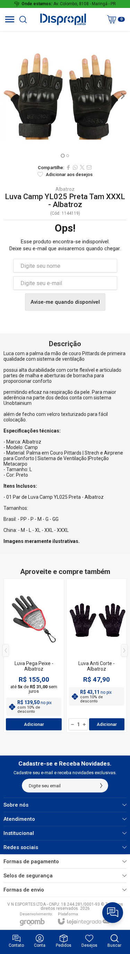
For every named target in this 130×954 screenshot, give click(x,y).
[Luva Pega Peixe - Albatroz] (34, 655)
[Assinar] (101, 785)
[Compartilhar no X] (82, 167)
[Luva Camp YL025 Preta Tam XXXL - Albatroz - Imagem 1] (65, 95)
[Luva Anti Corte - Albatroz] (97, 655)
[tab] (62, 155)
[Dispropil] (63, 19)
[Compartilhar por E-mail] (89, 167)
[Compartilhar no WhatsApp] (75, 167)
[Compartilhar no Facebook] (68, 167)
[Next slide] (122, 96)
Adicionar (34, 724)
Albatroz (65, 189)
